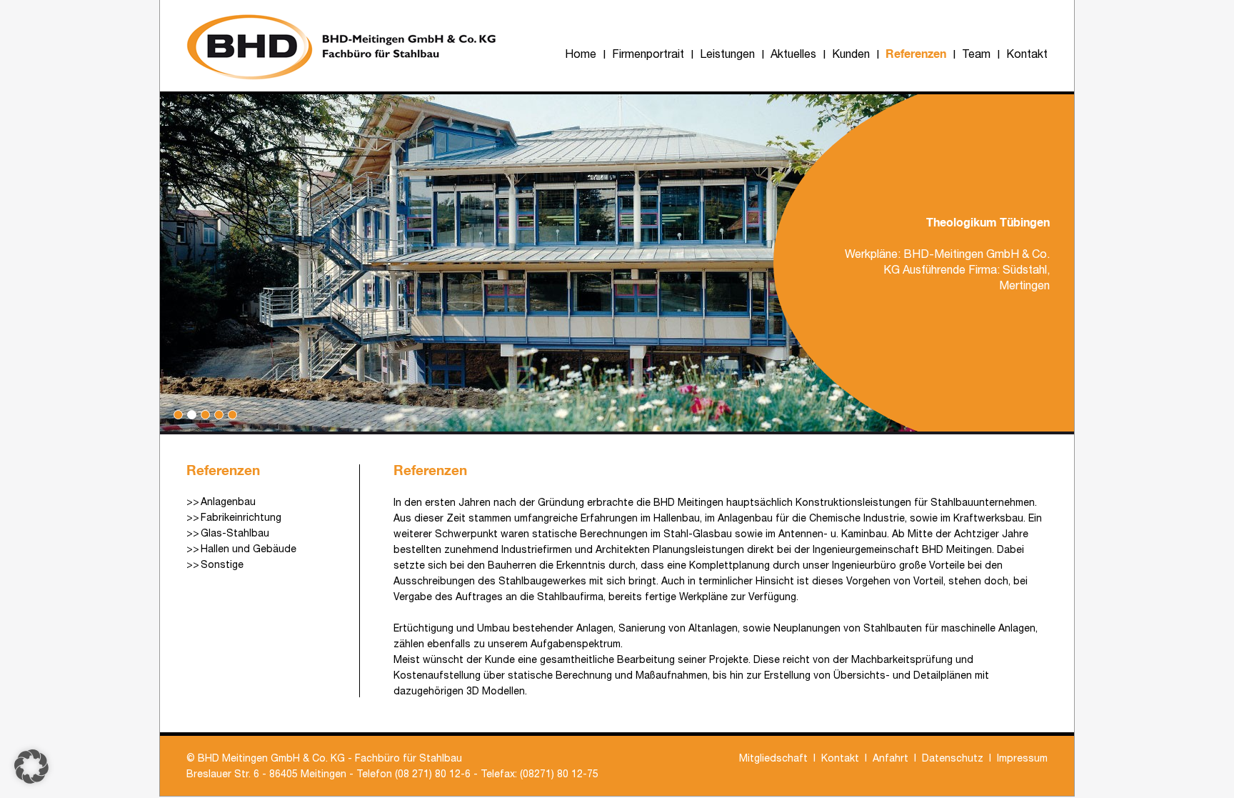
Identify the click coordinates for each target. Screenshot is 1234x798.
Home (580, 53)
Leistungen (727, 53)
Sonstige (222, 564)
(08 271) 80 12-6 (433, 773)
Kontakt (1027, 53)
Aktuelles (793, 53)
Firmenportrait (648, 53)
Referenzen (916, 53)
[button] (31, 766)
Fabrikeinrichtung (241, 517)
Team (976, 53)
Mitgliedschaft (773, 758)
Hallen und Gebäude (248, 548)
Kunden (851, 53)
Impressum (1022, 758)
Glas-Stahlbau (235, 533)
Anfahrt (890, 758)
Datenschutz (952, 758)
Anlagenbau (228, 501)
